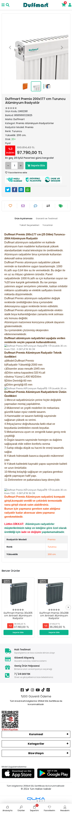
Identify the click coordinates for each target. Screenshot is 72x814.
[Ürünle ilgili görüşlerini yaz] (36, 205)
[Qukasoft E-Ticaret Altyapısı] (36, 799)
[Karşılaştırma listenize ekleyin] (49, 205)
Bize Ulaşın (36, 753)
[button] (10, 47)
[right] (68, 607)
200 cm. (52, 554)
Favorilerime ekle (17, 172)
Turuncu (52, 546)
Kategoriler (36, 744)
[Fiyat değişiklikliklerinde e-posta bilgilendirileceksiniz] (61, 205)
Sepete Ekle (38, 165)
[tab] (23, 218)
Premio (52, 539)
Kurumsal (36, 734)
